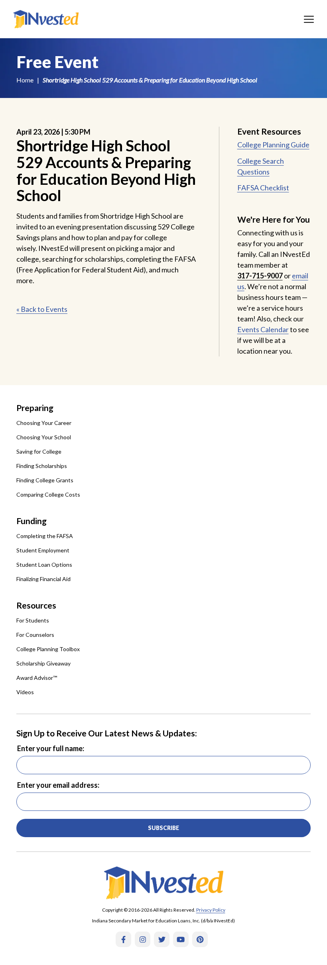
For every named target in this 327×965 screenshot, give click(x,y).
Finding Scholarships (41, 465)
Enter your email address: (58, 785)
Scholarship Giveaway (43, 663)
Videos (25, 692)
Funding (31, 521)
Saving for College (38, 451)
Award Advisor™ (36, 677)
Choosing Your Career (43, 422)
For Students (32, 620)
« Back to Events (41, 309)
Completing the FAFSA (44, 535)
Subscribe (163, 827)
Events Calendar (263, 329)
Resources (36, 605)
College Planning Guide (273, 144)
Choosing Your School (43, 437)
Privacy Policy (210, 910)
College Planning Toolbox (48, 649)
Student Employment (42, 550)
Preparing (34, 408)
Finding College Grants (44, 480)
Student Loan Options (44, 564)
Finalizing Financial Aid (43, 578)
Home (24, 80)
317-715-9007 (260, 275)
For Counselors (35, 634)
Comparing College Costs (48, 494)
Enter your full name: (50, 748)
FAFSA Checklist (263, 187)
